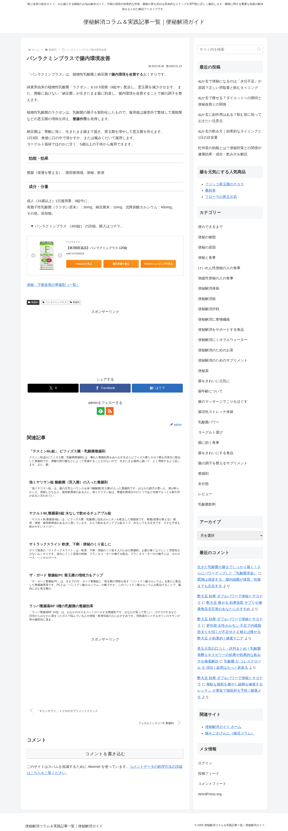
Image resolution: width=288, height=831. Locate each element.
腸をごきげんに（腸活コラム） (229, 733)
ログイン (205, 763)
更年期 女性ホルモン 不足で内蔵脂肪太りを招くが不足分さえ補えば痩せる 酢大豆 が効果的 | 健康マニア (229, 632)
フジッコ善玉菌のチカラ (224, 184)
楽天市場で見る (121, 263)
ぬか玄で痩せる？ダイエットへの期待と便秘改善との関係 (230, 101)
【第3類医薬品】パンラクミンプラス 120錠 (96, 248)
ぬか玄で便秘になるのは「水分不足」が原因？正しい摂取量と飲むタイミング (230, 84)
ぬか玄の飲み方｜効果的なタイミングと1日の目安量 (230, 134)
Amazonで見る (84, 263)
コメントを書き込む (105, 753)
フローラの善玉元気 (221, 197)
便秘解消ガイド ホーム (223, 727)
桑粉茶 (210, 190)
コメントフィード (212, 784)
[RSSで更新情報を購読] (110, 411)
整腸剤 (34, 302)
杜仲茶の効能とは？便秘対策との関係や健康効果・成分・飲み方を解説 (230, 151)
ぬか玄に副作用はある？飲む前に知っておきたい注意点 (230, 118)
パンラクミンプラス (56, 302)
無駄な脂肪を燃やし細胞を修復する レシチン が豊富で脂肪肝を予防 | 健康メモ (230, 690)
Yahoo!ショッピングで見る (158, 263)
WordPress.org (210, 794)
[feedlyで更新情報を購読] (101, 411)
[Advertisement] (105, 342)
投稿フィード (208, 773)
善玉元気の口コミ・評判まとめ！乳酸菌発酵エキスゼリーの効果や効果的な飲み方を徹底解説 (229, 655)
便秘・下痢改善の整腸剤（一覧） (53, 285)
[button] (259, 49)
